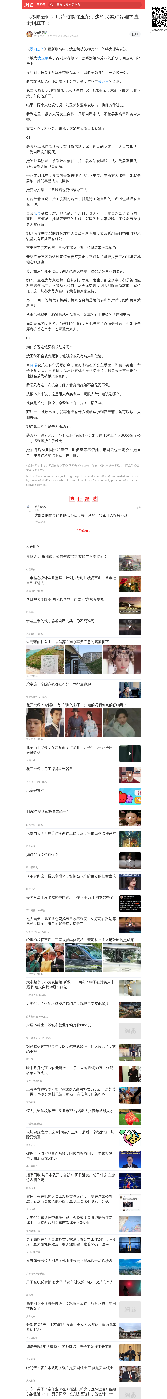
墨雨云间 (37, 49)
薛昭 (33, 365)
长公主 (103, 81)
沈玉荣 (42, 58)
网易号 (41, 5)
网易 (28, 4)
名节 (37, 213)
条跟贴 (83, 530)
